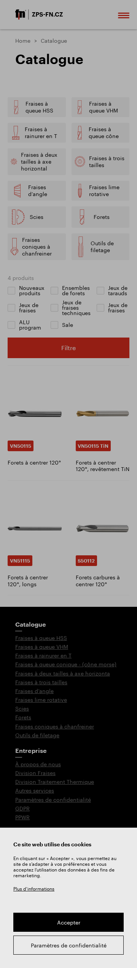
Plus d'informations (33, 888)
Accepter (68, 922)
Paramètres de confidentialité (69, 945)
